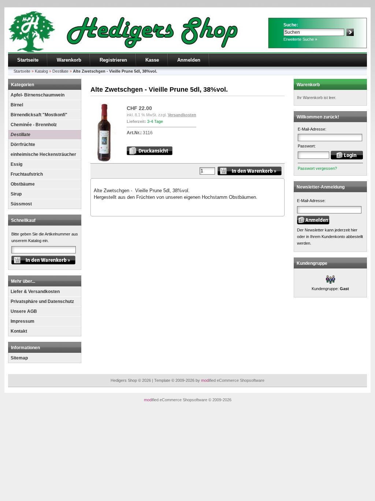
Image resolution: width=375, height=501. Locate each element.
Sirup (16, 194)
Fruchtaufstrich (27, 174)
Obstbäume (23, 184)
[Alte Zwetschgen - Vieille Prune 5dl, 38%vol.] (104, 160)
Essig (16, 164)
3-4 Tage (155, 121)
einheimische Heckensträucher (43, 154)
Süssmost (21, 203)
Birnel (17, 104)
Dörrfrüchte (23, 144)
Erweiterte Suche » (300, 39)
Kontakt (19, 331)
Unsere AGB (24, 311)
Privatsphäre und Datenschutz (42, 301)
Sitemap (19, 358)
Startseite (27, 60)
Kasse (152, 60)
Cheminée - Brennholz (34, 124)
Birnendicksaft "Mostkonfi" (39, 114)
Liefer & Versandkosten (35, 291)
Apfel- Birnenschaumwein (37, 95)
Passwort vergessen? (317, 168)
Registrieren (113, 60)
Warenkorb (69, 60)
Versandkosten (182, 115)
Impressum (22, 321)
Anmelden (188, 60)
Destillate (20, 134)
